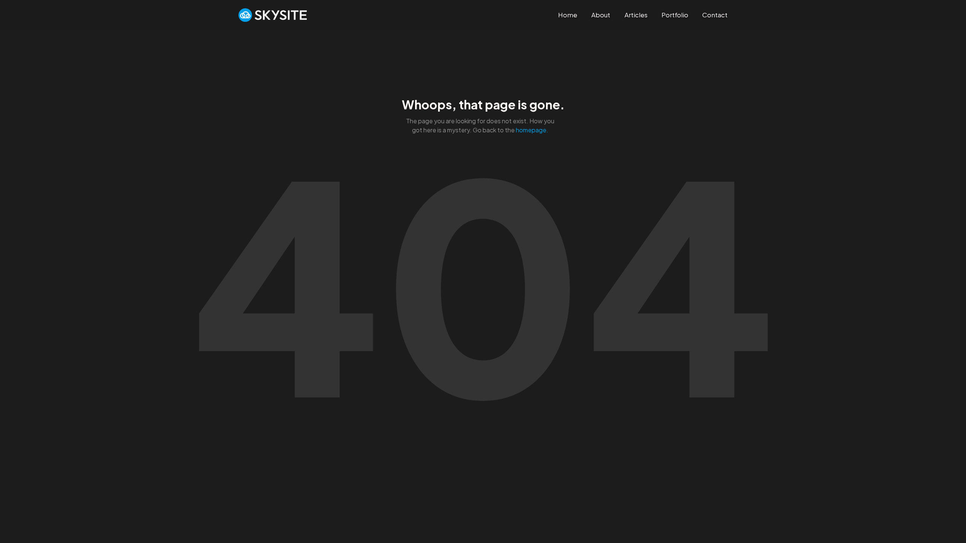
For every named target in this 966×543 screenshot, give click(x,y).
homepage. (532, 130)
